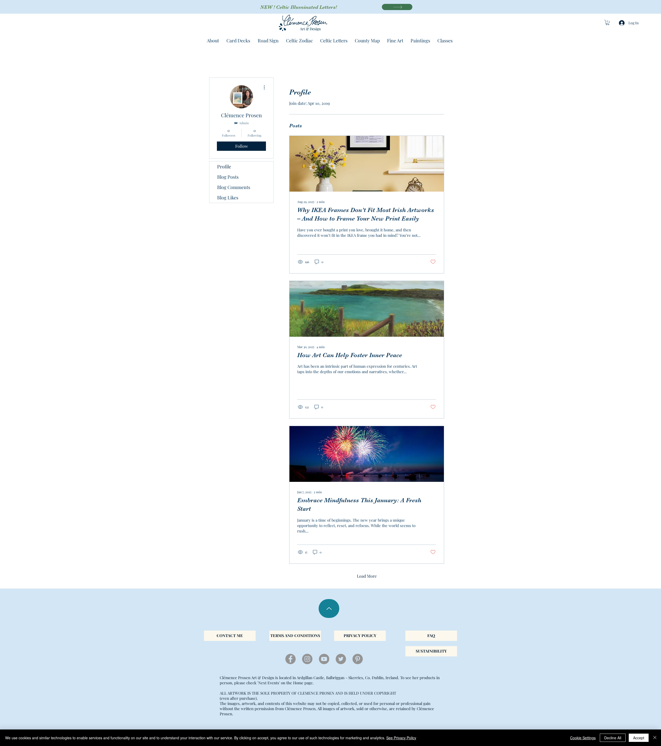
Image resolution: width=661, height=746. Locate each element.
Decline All (612, 737)
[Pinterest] (357, 659)
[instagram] (307, 659)
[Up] (329, 608)
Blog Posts (228, 177)
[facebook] (290, 659)
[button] (607, 22)
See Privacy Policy (401, 737)
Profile (224, 166)
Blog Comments (233, 187)
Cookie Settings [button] (583, 737)
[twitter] (341, 659)
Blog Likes (227, 197)
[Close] (655, 738)
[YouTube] (324, 659)
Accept (638, 737)
